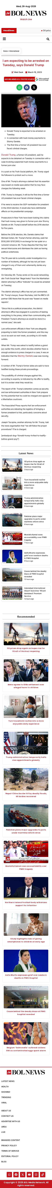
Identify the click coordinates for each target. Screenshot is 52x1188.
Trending (6, 1097)
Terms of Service (10, 1151)
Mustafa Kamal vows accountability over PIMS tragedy (35, 537)
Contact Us (7, 1116)
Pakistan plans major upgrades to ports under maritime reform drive (35, 519)
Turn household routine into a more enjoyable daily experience (36, 482)
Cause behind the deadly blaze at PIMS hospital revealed (35, 574)
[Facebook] (16, 1174)
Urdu (4, 1127)
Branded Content (10, 1140)
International (14, 51)
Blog (3, 1161)
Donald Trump (8, 154)
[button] (19, 87)
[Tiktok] (42, 1174)
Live (3, 1132)
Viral (4, 1102)
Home (5, 51)
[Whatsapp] (9, 1174)
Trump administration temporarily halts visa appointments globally (34, 500)
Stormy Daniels (25, 356)
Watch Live (26, 19)
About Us (6, 1110)
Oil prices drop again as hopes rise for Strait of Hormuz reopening (34, 464)
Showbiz (5, 1092)
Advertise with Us (10, 1121)
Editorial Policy (10, 1156)
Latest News (7, 1081)
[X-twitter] (22, 1174)
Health (5, 1086)
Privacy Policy (9, 1145)
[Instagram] (36, 1174)
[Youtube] (29, 1174)
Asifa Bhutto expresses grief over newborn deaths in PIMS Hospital (36, 555)
